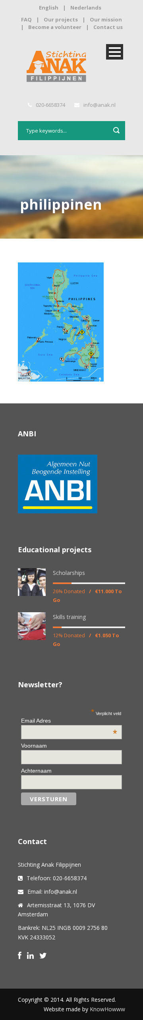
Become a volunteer (54, 27)
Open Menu (114, 52)
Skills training (69, 617)
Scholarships (69, 573)
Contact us (108, 27)
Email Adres (69, 720)
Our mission (106, 19)
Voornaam (34, 745)
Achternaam (36, 770)
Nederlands (85, 7)
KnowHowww (107, 1009)
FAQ (26, 19)
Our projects (61, 19)
